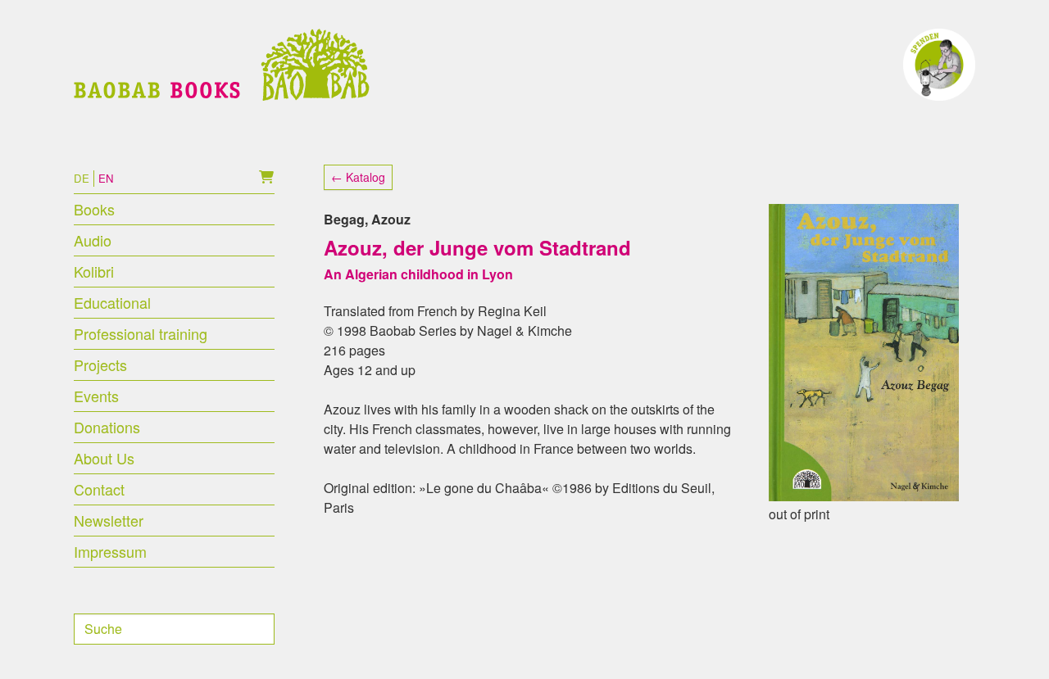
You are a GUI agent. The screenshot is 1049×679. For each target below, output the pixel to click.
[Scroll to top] (1013, 643)
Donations (107, 426)
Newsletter (108, 520)
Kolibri (94, 271)
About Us (104, 458)
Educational (112, 302)
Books (94, 209)
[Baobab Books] (222, 65)
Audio (92, 240)
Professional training (140, 333)
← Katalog (358, 177)
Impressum (110, 551)
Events (96, 395)
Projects (100, 364)
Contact (99, 489)
